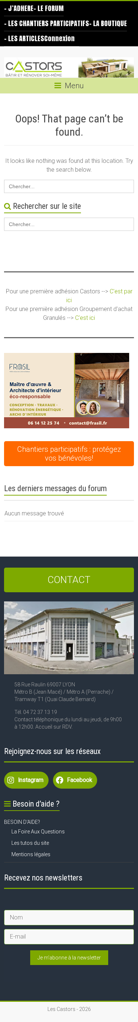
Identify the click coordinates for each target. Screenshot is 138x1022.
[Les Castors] (69, 67)
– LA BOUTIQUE (108, 23)
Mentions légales (30, 854)
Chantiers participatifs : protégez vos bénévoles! (69, 453)
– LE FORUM (48, 8)
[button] (66, 390)
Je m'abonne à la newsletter (69, 958)
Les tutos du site (30, 843)
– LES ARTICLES (24, 38)
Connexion (59, 38)
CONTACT (69, 579)
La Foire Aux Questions (38, 832)
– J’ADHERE (18, 8)
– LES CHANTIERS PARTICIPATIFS (46, 23)
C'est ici (85, 317)
